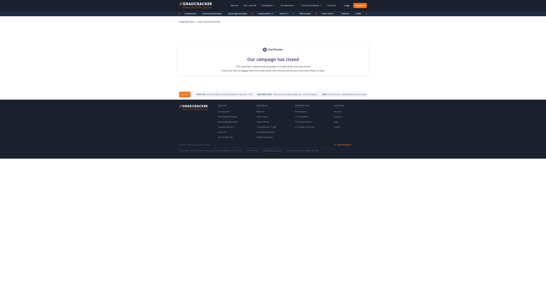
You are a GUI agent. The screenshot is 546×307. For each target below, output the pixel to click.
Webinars (345, 13)
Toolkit (358, 13)
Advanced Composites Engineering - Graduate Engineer (277, 94)
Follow (244, 70)
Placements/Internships (212, 13)
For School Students (303, 122)
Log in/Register (344, 144)
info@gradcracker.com (272, 151)
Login (347, 5)
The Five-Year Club (225, 137)
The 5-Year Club (249, 5)
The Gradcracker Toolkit (266, 127)
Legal (336, 122)
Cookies (337, 127)
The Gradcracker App (265, 132)
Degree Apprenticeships (237, 13)
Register (360, 5)
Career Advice (262, 117)
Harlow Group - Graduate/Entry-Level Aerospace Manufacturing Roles (343, 94)
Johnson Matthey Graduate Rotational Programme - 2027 (214, 94)
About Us (234, 5)
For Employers (301, 112)
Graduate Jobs (190, 13)
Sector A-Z (284, 13)
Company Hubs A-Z (265, 13)
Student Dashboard (265, 137)
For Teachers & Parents (304, 127)
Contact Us (331, 5)
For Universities (301, 117)
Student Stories (263, 122)
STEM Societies (305, 13)
